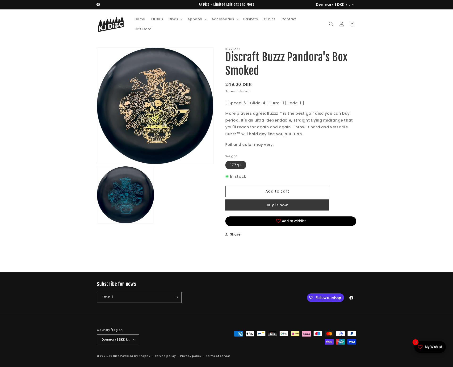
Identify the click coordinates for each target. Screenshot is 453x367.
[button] (175, 19)
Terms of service (218, 356)
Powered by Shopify (135, 356)
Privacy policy (190, 356)
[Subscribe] (176, 297)
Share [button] (235, 234)
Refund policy (165, 356)
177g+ (235, 164)
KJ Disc (114, 356)
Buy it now (277, 204)
